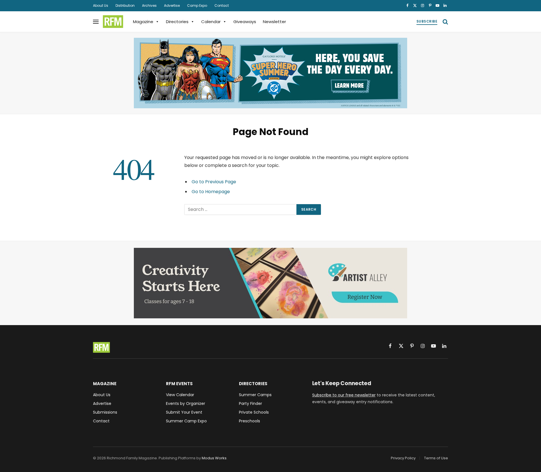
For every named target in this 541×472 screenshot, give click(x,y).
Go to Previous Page (214, 181)
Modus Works (214, 458)
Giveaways (244, 22)
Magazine (143, 22)
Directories (177, 22)
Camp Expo (197, 5)
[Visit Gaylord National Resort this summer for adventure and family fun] (270, 73)
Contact (221, 5)
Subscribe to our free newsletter (344, 395)
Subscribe (426, 21)
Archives (149, 5)
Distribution (125, 5)
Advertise (172, 5)
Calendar (211, 22)
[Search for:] (240, 209)
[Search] (445, 21)
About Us (100, 5)
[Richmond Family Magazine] (113, 21)
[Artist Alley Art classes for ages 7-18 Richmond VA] (270, 283)
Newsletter (274, 22)
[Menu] (96, 21)
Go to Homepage (211, 191)
